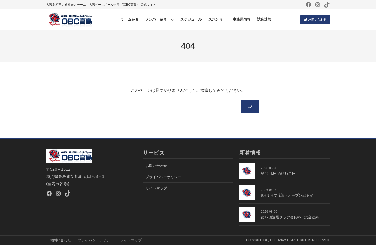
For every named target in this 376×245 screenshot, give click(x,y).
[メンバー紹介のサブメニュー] (172, 19)
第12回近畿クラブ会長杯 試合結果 (290, 217)
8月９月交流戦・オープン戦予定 (287, 195)
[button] (315, 19)
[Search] (250, 106)
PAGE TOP (363, 233)
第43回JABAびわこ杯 (278, 173)
